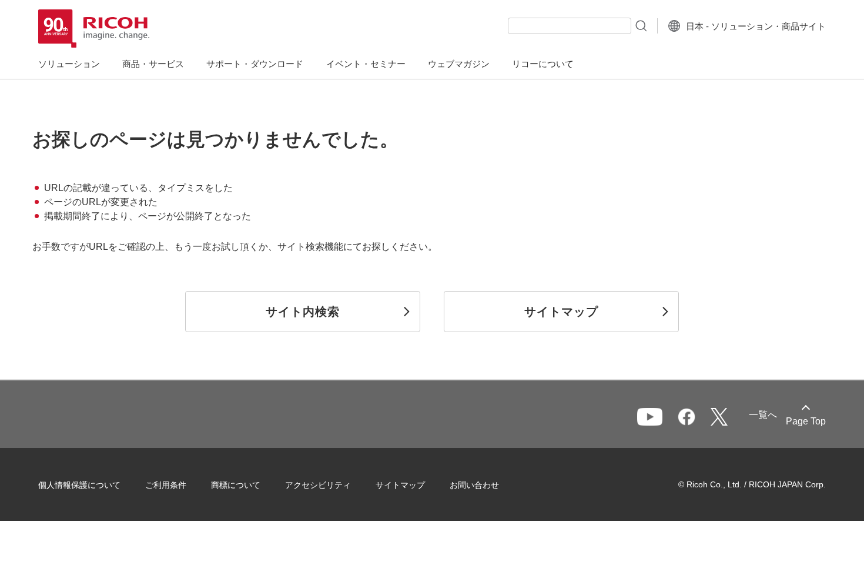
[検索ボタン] (640, 25)
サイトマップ (400, 485)
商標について (235, 485)
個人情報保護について (79, 485)
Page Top (806, 421)
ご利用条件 (165, 485)
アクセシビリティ (318, 485)
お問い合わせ (474, 485)
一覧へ (763, 415)
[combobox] (569, 26)
